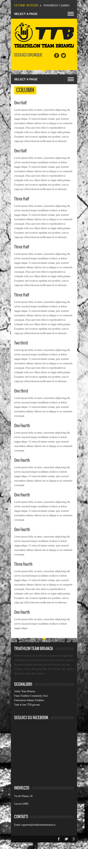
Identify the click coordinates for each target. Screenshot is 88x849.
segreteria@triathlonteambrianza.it (38, 824)
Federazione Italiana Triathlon (29, 700)
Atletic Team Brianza (24, 691)
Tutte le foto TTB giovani (27, 704)
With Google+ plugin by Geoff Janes (44, 846)
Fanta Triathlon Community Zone (31, 695)
